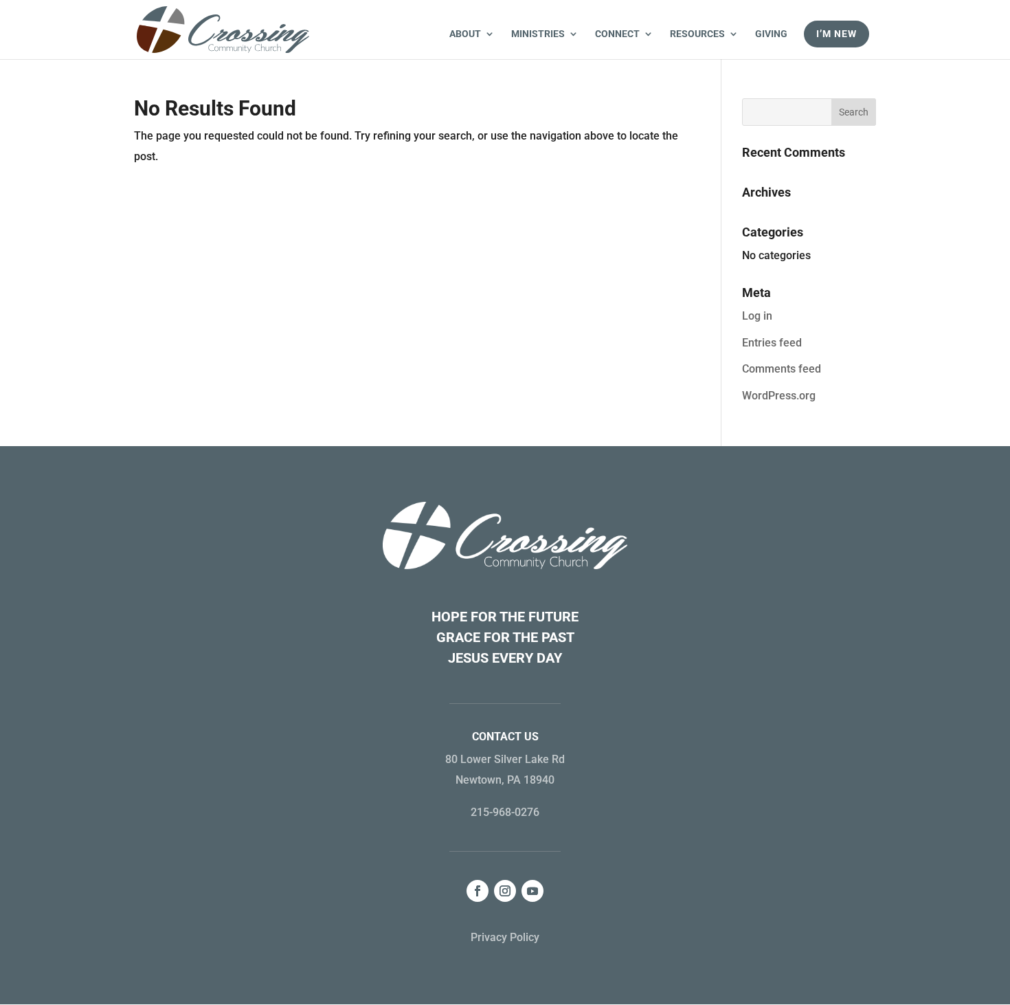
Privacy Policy (505, 937)
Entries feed (772, 342)
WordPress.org (779, 395)
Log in (757, 315)
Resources (697, 34)
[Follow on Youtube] (532, 891)
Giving (771, 34)
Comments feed (781, 368)
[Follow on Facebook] (478, 891)
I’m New (836, 33)
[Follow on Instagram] (505, 891)
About (465, 34)
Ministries (538, 34)
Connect (617, 34)
